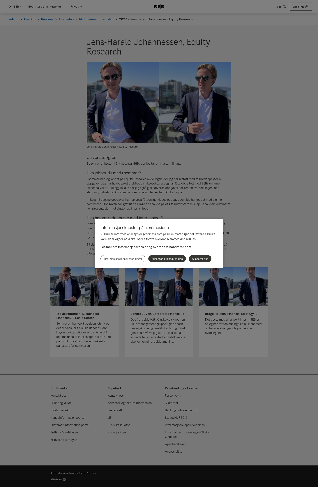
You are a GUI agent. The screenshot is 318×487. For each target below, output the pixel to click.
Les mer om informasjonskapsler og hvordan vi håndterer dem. (146, 247)
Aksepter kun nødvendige (167, 259)
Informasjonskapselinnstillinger (123, 259)
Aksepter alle (200, 259)
